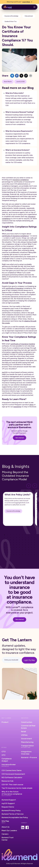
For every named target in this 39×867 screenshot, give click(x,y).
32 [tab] (31, 540)
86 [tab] (29, 552)
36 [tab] (11, 542)
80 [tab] (11, 552)
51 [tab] (23, 545)
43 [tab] (31, 542)
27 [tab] (17, 540)
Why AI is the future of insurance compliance (12, 793)
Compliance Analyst (7, 760)
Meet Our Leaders (9, 830)
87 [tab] (31, 552)
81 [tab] (13, 552)
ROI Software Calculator (12, 777)
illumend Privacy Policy (11, 810)
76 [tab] (31, 550)
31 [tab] (29, 540)
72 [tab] (19, 550)
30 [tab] (25, 540)
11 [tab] (35, 535)
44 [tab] (35, 542)
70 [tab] (13, 550)
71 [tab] (17, 550)
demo (31, 405)
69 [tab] (11, 550)
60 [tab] (17, 547)
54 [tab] (31, 545)
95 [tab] (23, 555)
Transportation (27, 746)
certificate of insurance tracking (23, 344)
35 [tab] (7, 542)
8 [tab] (25, 535)
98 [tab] (31, 555)
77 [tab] (35, 550)
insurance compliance (20, 180)
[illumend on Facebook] (27, 827)
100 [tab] (19, 557)
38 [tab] (17, 542)
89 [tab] (5, 555)
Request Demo (8, 807)
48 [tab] (13, 545)
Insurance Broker (9, 764)
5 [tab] (17, 535)
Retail (23, 731)
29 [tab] (23, 540)
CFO (3, 755)
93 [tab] (17, 555)
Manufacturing (27, 742)
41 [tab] (25, 542)
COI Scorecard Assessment (13, 774)
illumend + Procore (29, 757)
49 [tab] (17, 545)
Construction (26, 722)
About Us (5, 827)
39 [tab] (19, 542)
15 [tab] (13, 537)
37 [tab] (13, 542)
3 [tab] (11, 535)
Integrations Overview (26, 752)
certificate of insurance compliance (15, 236)
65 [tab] (31, 547)
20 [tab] (29, 537)
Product (5, 722)
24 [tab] (7, 540)
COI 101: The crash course (12, 784)
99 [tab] (35, 555)
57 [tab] (7, 547)
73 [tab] (23, 550)
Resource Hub (7, 781)
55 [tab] (35, 545)
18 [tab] (23, 537)
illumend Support (9, 800)
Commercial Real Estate (28, 727)
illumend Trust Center (8, 838)
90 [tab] (7, 555)
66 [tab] (35, 547)
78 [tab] (5, 552)
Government (26, 739)
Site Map (5, 821)
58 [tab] (11, 547)
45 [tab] (5, 545)
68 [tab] (7, 550)
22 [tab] (35, 537)
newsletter (17, 407)
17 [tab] (19, 537)
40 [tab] (23, 542)
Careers (5, 834)
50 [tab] (19, 545)
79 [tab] (7, 552)
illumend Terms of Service (13, 814)
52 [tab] (25, 545)
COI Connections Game (12, 770)
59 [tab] (13, 547)
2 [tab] (7, 535)
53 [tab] (29, 545)
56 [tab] (5, 547)
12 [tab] (5, 537)
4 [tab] (13, 535)
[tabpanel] (18, 509)
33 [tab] (35, 540)
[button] (34, 7)
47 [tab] (11, 545)
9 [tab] (29, 535)
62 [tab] (23, 547)
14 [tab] (11, 537)
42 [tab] (29, 542)
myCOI (4, 372)
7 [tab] (23, 535)
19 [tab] (25, 537)
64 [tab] (29, 547)
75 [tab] (29, 550)
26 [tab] (13, 540)
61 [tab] (19, 547)
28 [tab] (19, 540)
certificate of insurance (14, 288)
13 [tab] (7, 537)
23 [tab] (5, 540)
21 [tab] (31, 537)
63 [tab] (25, 547)
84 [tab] (23, 552)
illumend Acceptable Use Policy (15, 817)
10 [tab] (31, 535)
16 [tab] (17, 537)
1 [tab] (5, 535)
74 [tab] (25, 550)
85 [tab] (25, 552)
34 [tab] (5, 542)
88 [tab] (35, 552)
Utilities (24, 735)
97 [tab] (29, 555)
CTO (4, 751)
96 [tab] (25, 555)
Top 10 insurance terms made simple (17, 788)
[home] (8, 7)
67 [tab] (5, 550)
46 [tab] (7, 545)
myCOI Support (8, 803)
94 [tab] (19, 555)
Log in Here (26, 2)
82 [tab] (17, 552)
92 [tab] (13, 555)
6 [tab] (19, 535)
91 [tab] (11, 555)
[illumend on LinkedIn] (22, 827)
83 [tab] (19, 552)
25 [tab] (11, 540)
